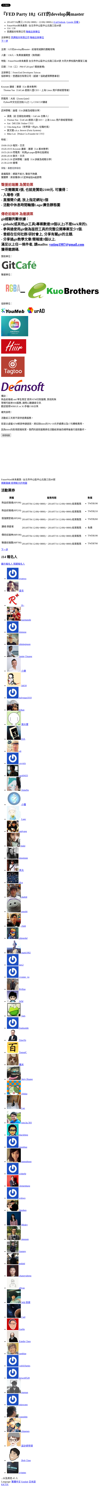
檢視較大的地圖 (19, 483)
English (24, 1481)
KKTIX (5, 1484)
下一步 (4, 41)
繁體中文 (16, 1481)
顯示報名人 (7, 564)
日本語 (32, 1481)
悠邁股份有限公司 (20, 37)
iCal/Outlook (59, 22)
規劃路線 (6, 483)
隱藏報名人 (19, 564)
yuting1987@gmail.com (66, 244)
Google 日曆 (72, 22)
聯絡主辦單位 (33, 31)
